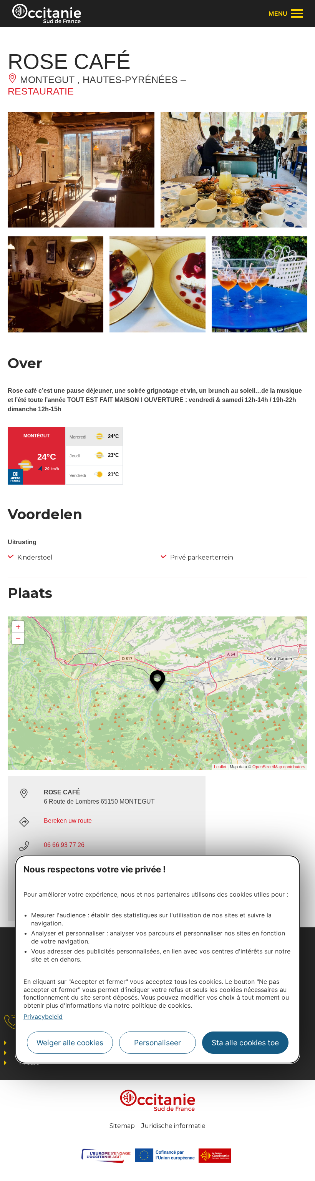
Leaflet (220, 766)
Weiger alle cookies (69, 1042)
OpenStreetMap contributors (278, 766)
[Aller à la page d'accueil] (46, 13)
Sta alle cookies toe (245, 1042)
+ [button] (18, 626)
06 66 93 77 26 (64, 845)
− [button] (18, 638)
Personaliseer (157, 1042)
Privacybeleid (43, 1016)
